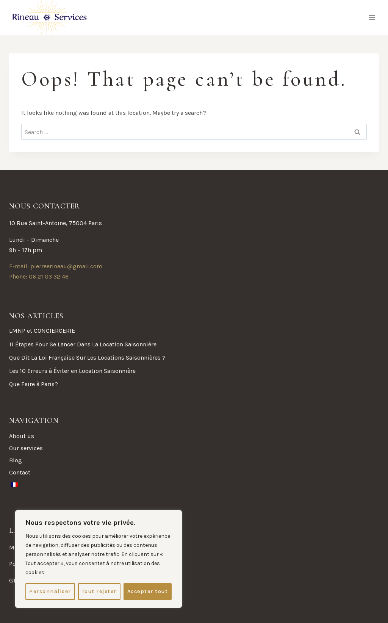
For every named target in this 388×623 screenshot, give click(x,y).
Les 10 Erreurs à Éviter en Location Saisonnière (72, 370)
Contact (19, 472)
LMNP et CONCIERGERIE (42, 330)
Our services (26, 448)
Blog (15, 460)
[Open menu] (372, 17)
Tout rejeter (99, 591)
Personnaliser (50, 591)
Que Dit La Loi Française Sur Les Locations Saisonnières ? (87, 357)
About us (21, 436)
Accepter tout (147, 591)
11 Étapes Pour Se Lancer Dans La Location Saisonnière (82, 344)
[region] (98, 559)
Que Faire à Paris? (33, 384)
